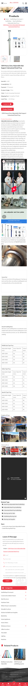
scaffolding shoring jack (10, 516)
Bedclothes (4, 616)
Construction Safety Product (8, 595)
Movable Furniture (6, 609)
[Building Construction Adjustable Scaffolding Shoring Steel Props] (7, 654)
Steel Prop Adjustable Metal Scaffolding (14, 504)
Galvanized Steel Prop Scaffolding (12, 510)
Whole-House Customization (8, 605)
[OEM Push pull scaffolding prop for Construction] (19, 654)
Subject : (14, 550)
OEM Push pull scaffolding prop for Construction (19, 663)
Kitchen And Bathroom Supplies (9, 612)
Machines (3, 639)
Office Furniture (5, 629)
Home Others (4, 622)
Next (25, 655)
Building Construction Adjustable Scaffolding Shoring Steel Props (6, 663)
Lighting (3, 636)
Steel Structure (5, 599)
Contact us (6, 104)
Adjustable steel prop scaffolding (9, 121)
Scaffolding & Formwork (7, 592)
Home (7, 19)
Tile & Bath (4, 632)
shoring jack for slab (9, 513)
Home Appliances (5, 619)
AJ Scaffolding (18, 679)
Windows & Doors (6, 626)
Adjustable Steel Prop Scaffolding (12, 507)
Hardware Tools (5, 602)
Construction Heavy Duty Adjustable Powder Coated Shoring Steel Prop (13, 527)
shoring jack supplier (9, 519)
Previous (0, 655)
